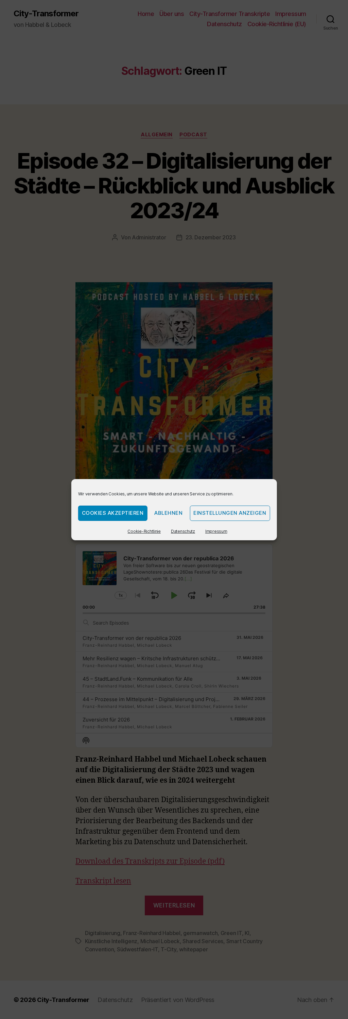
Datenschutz (183, 531)
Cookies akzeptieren (113, 513)
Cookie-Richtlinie (143, 531)
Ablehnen (168, 513)
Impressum (216, 531)
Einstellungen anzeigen (229, 513)
